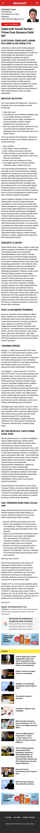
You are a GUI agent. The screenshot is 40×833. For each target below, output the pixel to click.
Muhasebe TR (10, 824)
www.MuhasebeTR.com (17, 607)
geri (3, 3)
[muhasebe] (20, 5)
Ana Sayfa (8, 817)
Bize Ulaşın (17, 817)
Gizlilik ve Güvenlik (29, 817)
